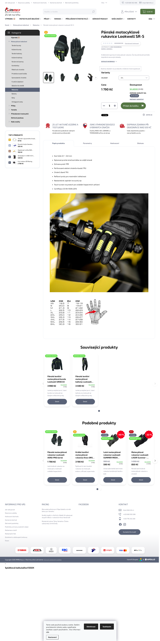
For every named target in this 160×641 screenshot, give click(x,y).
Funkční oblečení (17, 82)
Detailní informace (108, 61)
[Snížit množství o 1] (104, 106)
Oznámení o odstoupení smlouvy (16, 537)
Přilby (13, 106)
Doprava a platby (24, 3)
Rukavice (15, 90)
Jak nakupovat (10, 3)
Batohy (14, 94)
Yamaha (14, 110)
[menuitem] (11, 19)
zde (47, 632)
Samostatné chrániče (19, 78)
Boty (13, 98)
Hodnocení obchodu (40, 3)
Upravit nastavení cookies (52, 560)
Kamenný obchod (56, 3)
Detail (57, 401)
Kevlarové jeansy (18, 62)
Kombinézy (15, 65)
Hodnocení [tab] (114, 143)
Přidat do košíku (131, 105)
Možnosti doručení (137, 99)
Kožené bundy (16, 49)
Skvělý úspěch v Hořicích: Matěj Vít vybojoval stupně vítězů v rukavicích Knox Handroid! (57, 516)
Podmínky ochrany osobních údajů (16, 527)
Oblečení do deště (18, 86)
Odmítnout (91, 627)
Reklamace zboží (11, 530)
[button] (99, 411)
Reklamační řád (10, 534)
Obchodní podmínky (71, 3)
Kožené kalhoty (17, 57)
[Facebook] (120, 524)
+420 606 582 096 (129, 514)
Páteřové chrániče (18, 69)
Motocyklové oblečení (19, 41)
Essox (7, 540)
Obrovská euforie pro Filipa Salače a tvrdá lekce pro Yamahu (56, 510)
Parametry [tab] (87, 143)
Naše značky (15, 122)
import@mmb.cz (128, 510)
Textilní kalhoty (17, 53)
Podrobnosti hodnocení (132, 43)
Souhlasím (107, 627)
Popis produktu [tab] (58, 143)
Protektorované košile (19, 74)
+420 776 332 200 (129, 519)
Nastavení (52, 637)
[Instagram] (124, 524)
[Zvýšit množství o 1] (114, 106)
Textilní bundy (16, 45)
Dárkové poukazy (17, 118)
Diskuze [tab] (140, 143)
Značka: (107, 49)
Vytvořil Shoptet (132, 559)
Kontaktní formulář (129, 532)
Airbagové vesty (17, 102)
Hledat (93, 11)
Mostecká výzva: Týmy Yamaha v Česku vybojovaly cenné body (55, 522)
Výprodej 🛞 (15, 37)
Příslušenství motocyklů (20, 114)
